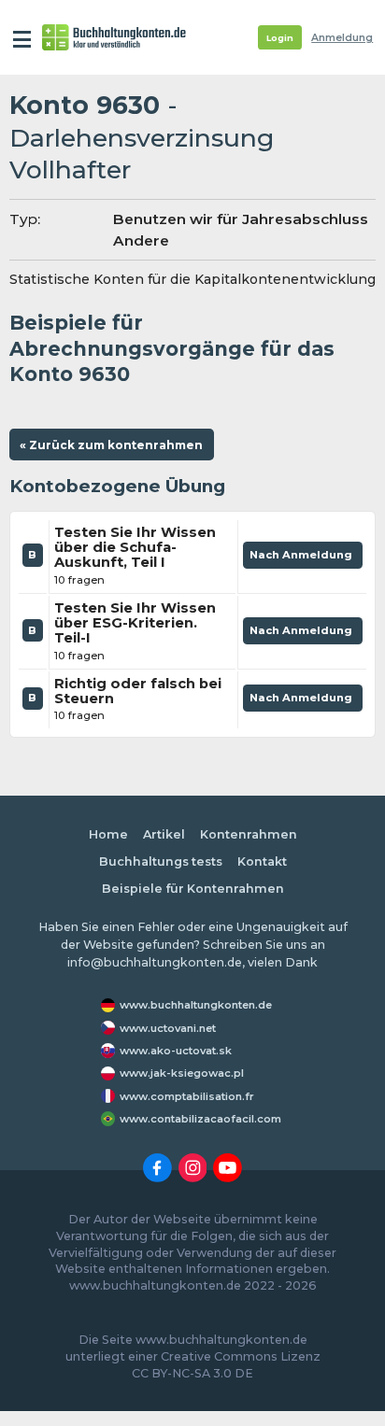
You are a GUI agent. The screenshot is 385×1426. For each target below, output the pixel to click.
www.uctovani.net (168, 1028)
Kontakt (262, 861)
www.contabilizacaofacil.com (200, 1118)
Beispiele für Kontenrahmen (193, 889)
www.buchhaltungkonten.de (196, 1004)
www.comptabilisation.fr (187, 1096)
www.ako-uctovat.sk (176, 1050)
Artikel (164, 834)
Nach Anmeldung (303, 558)
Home (108, 834)
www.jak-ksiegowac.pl (182, 1073)
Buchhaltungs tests (160, 861)
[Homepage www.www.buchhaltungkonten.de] (114, 37)
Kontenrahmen (248, 834)
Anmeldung (342, 38)
